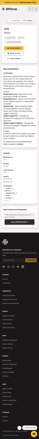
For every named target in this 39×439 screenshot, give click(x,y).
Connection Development (10, 303)
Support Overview (8, 316)
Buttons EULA (6, 396)
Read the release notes (27, 2)
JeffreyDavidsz (10, 193)
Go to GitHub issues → (19, 222)
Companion (6, 283)
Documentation (15, 48)
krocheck (8, 198)
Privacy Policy (6, 393)
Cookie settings (7, 404)
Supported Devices (8, 295)
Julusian (8, 188)
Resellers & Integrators (9, 340)
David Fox (9, 182)
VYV (22, 79)
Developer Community (9, 299)
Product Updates (8, 372)
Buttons (5, 279)
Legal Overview (7, 389)
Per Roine (9, 179)
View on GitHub (15, 59)
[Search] (30, 9)
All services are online (11, 435)
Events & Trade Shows (9, 364)
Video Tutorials (7, 324)
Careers (5, 421)
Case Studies (6, 360)
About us (5, 417)
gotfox (8, 191)
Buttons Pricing (7, 348)
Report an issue (15, 53)
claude (8, 196)
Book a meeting (7, 344)
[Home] (7, 20)
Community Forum (8, 328)
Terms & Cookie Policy (9, 400)
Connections (16, 21)
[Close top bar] (36, 2)
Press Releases (7, 368)
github (20, 144)
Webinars (5, 376)
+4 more (6, 201)
